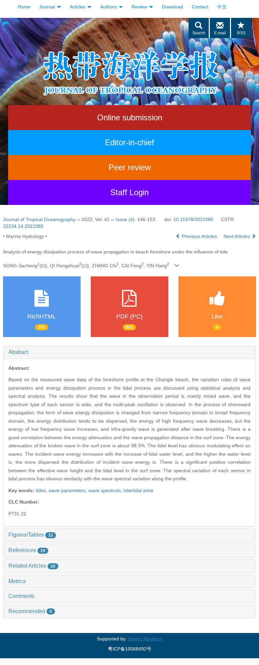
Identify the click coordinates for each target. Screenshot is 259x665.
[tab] (129, 352)
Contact (200, 6)
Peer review (130, 167)
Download (172, 6)
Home (24, 6)
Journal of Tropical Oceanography (39, 219)
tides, (42, 490)
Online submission (129, 117)
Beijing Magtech (145, 638)
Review (140, 6)
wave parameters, (68, 490)
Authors (109, 6)
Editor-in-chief (129, 142)
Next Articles (237, 236)
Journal (47, 6)
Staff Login (129, 192)
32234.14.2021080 (23, 226)
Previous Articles (199, 236)
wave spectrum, (105, 490)
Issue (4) (125, 219)
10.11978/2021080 (193, 219)
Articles (78, 6)
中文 (222, 6)
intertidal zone (138, 490)
